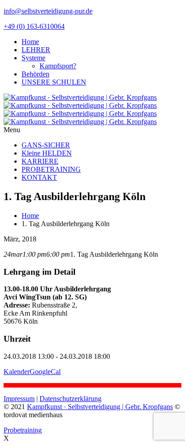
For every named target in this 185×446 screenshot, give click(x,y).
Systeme (33, 58)
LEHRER (36, 50)
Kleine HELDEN (47, 153)
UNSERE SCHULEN (54, 82)
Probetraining (23, 430)
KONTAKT (39, 177)
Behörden (35, 74)
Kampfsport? (58, 66)
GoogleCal (45, 371)
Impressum (19, 398)
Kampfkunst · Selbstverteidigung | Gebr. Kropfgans (100, 406)
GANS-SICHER (46, 145)
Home (30, 41)
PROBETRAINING (51, 169)
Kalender (17, 371)
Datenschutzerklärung (70, 398)
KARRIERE (40, 161)
